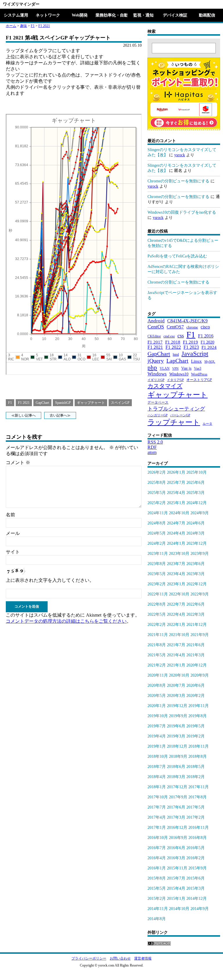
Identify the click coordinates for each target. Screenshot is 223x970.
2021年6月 (195, 645)
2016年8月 (197, 837)
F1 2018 (172, 341)
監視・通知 (143, 15)
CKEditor (154, 336)
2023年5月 (157, 574)
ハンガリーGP (158, 415)
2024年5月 (157, 533)
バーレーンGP (180, 415)
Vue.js (186, 368)
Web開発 (80, 15)
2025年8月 (157, 482)
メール (13, 533)
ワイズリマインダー (21, 4)
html (176, 354)
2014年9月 (199, 909)
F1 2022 (173, 347)
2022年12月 (196, 584)
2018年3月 (176, 777)
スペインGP (120, 403)
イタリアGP (175, 380)
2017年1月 (157, 827)
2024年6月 (195, 523)
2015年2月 (157, 898)
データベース (158, 402)
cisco (205, 326)
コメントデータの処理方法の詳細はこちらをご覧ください (66, 621)
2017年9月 (178, 797)
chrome (192, 327)
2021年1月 (176, 665)
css (180, 336)
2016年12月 (177, 827)
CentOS (156, 327)
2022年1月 (176, 624)
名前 (10, 514)
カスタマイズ (165, 386)
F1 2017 (155, 341)
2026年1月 (176, 472)
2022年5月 (157, 614)
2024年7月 (176, 523)
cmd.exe (169, 336)
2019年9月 (178, 716)
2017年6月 (176, 807)
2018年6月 (176, 766)
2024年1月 (176, 543)
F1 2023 (191, 347)
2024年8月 (157, 523)
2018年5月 (195, 766)
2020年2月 (195, 695)
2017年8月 (197, 797)
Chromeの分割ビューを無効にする (178, 181)
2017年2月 (195, 817)
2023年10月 (179, 553)
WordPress (199, 374)
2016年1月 (157, 868)
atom (152, 452)
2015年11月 (177, 868)
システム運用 (16, 15)
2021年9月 (199, 635)
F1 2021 (44, 26)
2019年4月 (157, 736)
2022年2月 (157, 624)
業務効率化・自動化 (111, 15)
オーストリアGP (199, 380)
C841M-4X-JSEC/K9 (187, 320)
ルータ (207, 423)
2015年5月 (157, 888)
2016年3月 (176, 858)
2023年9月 (199, 553)
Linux (196, 361)
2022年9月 (199, 594)
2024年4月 (176, 533)
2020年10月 (179, 675)
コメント (18, 462)
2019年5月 (195, 726)
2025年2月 (157, 503)
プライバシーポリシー (88, 958)
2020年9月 (199, 675)
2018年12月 (177, 746)
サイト (13, 551)
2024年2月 (157, 543)
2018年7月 (157, 766)
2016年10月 (158, 837)
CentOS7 (175, 326)
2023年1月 (176, 584)
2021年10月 (179, 635)
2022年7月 (176, 604)
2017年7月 (157, 807)
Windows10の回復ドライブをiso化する (182, 212)
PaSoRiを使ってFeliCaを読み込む (177, 256)
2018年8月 (197, 756)
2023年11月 (158, 553)
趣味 (23, 26)
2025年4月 (176, 493)
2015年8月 (157, 878)
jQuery (156, 360)
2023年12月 (196, 543)
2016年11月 (198, 827)
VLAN (165, 368)
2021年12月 (196, 624)
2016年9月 (178, 837)
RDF (152, 447)
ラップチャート (174, 422)
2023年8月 (157, 564)
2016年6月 (176, 848)
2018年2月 (195, 777)
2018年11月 (198, 746)
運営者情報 (143, 958)
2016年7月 (157, 848)
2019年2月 (195, 736)
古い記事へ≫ (60, 415)
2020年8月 (157, 685)
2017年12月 (177, 787)
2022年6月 (195, 604)
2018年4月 (157, 777)
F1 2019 (190, 341)
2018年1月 (157, 787)
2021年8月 (157, 645)
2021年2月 (157, 665)
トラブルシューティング (176, 409)
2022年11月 (158, 594)
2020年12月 (196, 665)
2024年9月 (199, 513)
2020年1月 (157, 706)
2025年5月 (157, 493)
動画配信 (207, 15)
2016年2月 (195, 858)
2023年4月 (176, 574)
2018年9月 (178, 756)
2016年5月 (195, 848)
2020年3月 (176, 695)
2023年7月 (176, 564)
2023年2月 (157, 584)
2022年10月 (179, 594)
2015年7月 (176, 878)
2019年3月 (176, 736)
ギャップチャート (91, 403)
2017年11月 (198, 787)
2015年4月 (176, 888)
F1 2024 (209, 347)
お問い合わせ (120, 958)
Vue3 (197, 368)
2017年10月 (158, 797)
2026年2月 (157, 472)
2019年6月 (176, 726)
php (152, 367)
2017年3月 (176, 817)
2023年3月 (195, 574)
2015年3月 (195, 888)
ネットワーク (48, 15)
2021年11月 (158, 635)
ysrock (179, 155)
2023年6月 (195, 564)
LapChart (177, 360)
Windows (157, 374)
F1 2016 (205, 335)
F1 (33, 26)
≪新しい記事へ (23, 415)
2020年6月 (195, 685)
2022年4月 (176, 614)
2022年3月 (195, 614)
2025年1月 (176, 503)
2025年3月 (195, 493)
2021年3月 (195, 655)
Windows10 (178, 374)
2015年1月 (176, 898)
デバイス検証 (175, 15)
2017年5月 (195, 807)
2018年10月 (158, 756)
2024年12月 (196, 503)
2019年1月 (157, 746)
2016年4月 (157, 858)
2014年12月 (196, 898)
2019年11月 (198, 706)
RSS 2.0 (155, 441)
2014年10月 (179, 909)
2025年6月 (195, 482)
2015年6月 (195, 878)
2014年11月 (158, 909)
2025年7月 (176, 482)
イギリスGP (156, 380)
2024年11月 (158, 513)
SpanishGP (63, 403)
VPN (175, 368)
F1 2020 (207, 342)
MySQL (209, 361)
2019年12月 (177, 706)
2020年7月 (176, 685)
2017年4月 (157, 817)
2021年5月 (157, 655)
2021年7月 (176, 645)
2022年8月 (157, 604)
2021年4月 (176, 655)
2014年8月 (157, 919)
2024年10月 (179, 513)
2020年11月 (158, 675)
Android (156, 321)
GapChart (42, 403)
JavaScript (194, 353)
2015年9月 (197, 868)
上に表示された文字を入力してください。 (50, 580)
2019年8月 (197, 716)
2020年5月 (157, 695)
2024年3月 (195, 533)
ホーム (11, 26)
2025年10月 (196, 472)
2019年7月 (157, 726)
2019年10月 (158, 716)
